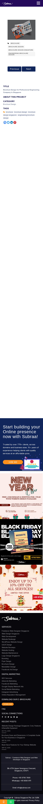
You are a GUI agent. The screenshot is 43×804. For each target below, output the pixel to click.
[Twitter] (8, 122)
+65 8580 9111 (25, 781)
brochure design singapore (21, 50)
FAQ (3, 709)
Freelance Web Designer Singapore (15, 631)
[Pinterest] (14, 122)
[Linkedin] (11, 122)
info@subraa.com (23, 788)
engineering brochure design (18, 54)
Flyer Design (6, 661)
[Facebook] (4, 122)
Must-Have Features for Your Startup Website (19, 745)
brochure (15, 43)
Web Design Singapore (10, 634)
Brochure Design (9, 104)
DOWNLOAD (7, 704)
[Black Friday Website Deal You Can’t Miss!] (21, 542)
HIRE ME (13, 462)
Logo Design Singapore (11, 656)
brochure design (16, 47)
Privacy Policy (34, 800)
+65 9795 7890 (24, 778)
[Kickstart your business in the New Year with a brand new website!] (21, 496)
